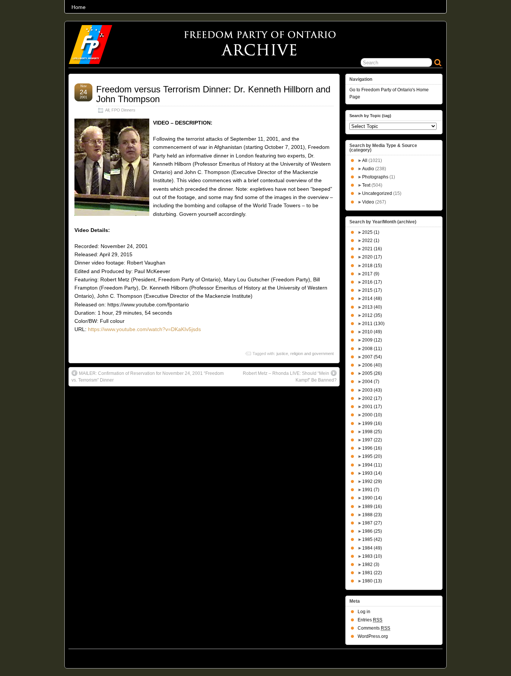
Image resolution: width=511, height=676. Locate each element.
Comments (374, 628)
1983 (372, 556)
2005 (372, 373)
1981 (372, 572)
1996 (372, 448)
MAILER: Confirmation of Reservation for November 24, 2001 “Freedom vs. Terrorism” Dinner (147, 377)
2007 (372, 357)
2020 (372, 257)
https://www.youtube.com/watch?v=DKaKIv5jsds (144, 329)
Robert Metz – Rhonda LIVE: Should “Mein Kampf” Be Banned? (290, 377)
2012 (372, 315)
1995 (372, 456)
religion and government (312, 353)
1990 (372, 498)
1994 (372, 465)
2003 (372, 390)
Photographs (375, 177)
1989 (372, 506)
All (107, 110)
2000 (372, 414)
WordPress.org (373, 636)
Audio (368, 168)
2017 (370, 273)
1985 (372, 539)
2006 (372, 365)
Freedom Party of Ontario (106, 656)
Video (368, 202)
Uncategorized (377, 193)
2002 (372, 398)
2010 (372, 331)
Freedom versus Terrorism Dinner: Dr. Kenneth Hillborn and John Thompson (213, 94)
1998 (372, 431)
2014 (372, 298)
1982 (370, 564)
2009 (372, 340)
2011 (373, 323)
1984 (372, 548)
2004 (370, 381)
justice (282, 353)
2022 (370, 240)
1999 (372, 423)
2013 (372, 307)
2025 (370, 232)
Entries (370, 620)
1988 (372, 514)
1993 (372, 473)
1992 (372, 481)
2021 (372, 248)
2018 (372, 265)
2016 (372, 282)
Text (366, 185)
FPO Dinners (123, 110)
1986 (372, 531)
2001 (372, 406)
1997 (372, 440)
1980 (372, 581)
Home (78, 7)
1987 (372, 523)
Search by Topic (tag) (370, 115)
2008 (372, 348)
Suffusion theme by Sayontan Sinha (409, 656)
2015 (372, 290)
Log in (364, 611)
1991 (370, 489)
